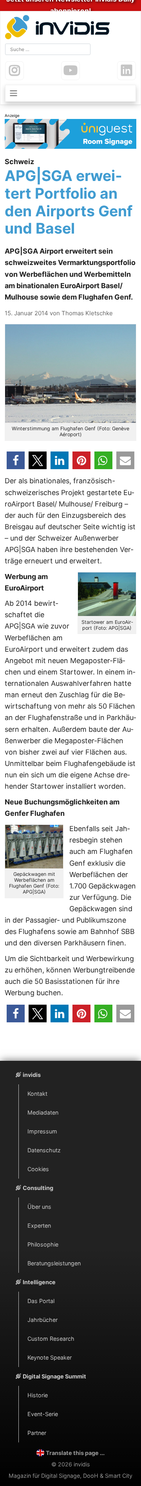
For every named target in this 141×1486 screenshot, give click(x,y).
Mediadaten (42, 1112)
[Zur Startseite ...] (59, 28)
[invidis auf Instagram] (14, 70)
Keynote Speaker (49, 1357)
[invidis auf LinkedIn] (126, 70)
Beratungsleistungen (54, 1263)
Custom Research (50, 1338)
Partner (36, 1432)
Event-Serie (42, 1414)
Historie (37, 1395)
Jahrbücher (42, 1319)
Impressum (42, 1131)
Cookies (38, 1169)
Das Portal (40, 1301)
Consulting (38, 1187)
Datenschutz (44, 1150)
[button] (16, 460)
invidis (32, 1074)
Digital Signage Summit (54, 1376)
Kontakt (37, 1093)
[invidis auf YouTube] (70, 70)
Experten (39, 1225)
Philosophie (42, 1244)
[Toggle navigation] (70, 93)
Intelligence (39, 1282)
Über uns (39, 1206)
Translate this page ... (75, 1452)
